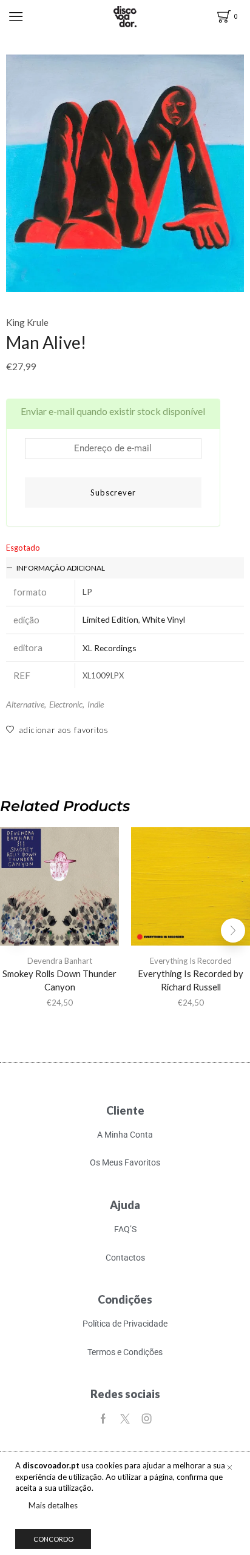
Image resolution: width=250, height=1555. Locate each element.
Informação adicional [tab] (60, 567)
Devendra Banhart (59, 961)
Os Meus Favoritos (125, 1162)
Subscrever (113, 492)
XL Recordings (110, 648)
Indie (95, 704)
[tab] (125, 568)
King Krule (27, 322)
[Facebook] (103, 1419)
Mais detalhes (53, 1505)
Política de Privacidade (125, 1323)
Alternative (25, 704)
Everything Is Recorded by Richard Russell (190, 980)
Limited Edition (110, 619)
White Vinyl (163, 619)
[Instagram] (147, 1419)
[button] (233, 930)
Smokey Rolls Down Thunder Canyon (59, 980)
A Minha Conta (125, 1134)
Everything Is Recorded (191, 961)
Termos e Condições (125, 1352)
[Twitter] (125, 1419)
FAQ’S (125, 1229)
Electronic (66, 704)
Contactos (125, 1257)
